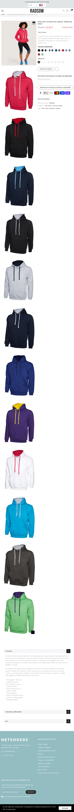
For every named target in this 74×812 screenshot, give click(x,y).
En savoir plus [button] (10, 809)
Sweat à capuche (50, 108)
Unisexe (58, 108)
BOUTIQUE (48, 105)
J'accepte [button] (65, 808)
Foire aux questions (43, 766)
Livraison (40, 754)
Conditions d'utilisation (44, 747)
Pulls (43, 108)
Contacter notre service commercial (48, 773)
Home (3, 14)
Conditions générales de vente (46, 751)
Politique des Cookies (44, 763)
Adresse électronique (44, 79)
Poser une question (44, 99)
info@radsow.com (9, 751)
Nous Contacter (42, 770)
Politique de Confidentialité (45, 760)
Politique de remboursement (46, 757)
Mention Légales (42, 744)
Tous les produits (57, 105)
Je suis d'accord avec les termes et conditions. (17, 796)
